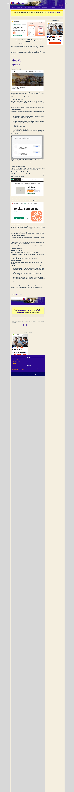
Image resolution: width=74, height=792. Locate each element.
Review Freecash (15, 292)
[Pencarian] (61, 7)
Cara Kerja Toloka (16, 59)
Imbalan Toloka (16, 60)
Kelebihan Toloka (16, 64)
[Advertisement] (4, 19)
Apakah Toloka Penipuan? (18, 61)
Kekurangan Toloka (16, 65)
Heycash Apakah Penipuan (17, 294)
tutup (7, 3)
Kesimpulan (15, 67)
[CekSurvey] (17, 2)
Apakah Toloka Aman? (17, 63)
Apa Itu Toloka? (16, 57)
